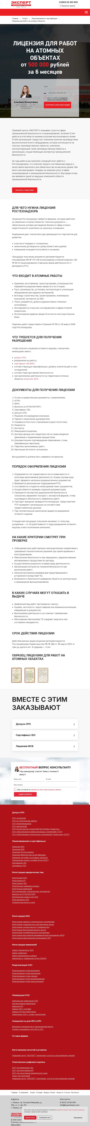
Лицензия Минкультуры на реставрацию (29, 855)
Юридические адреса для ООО (25, 897)
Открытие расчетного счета (23, 902)
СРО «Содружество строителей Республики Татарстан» (35, 829)
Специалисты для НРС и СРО (26, 1021)
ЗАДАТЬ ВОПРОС (25, 794)
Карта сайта (15, 1125)
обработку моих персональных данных (46, 790)
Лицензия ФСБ (18, 849)
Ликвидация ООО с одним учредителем (29, 1014)
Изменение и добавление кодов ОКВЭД (29, 958)
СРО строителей (19, 818)
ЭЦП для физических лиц (22, 1068)
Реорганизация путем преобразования (28, 979)
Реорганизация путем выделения (26, 970)
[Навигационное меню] (86, 12)
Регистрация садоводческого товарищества (30, 927)
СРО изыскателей (19, 826)
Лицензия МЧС (18, 847)
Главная (15, 18)
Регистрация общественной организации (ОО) (31, 938)
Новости (59, 1092)
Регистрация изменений (22, 889)
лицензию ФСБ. (31, 379)
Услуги (24, 18)
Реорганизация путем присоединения (28, 981)
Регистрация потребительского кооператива (31, 932)
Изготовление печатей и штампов (29, 1050)
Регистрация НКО (19, 883)
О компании (23, 1092)
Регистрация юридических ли (27, 872)
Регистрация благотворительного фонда (29, 930)
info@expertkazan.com (69, 1105)
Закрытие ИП (17, 1006)
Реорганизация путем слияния (24, 976)
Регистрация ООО (19, 878)
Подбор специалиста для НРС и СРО (27, 1029)
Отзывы (39, 1092)
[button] (68, 6)
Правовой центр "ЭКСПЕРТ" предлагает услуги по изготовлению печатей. (43, 1055)
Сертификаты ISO (19, 863)
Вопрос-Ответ (49, 1092)
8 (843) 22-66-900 (68, 2)
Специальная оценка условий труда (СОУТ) (30, 860)
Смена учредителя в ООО (23, 950)
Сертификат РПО (19, 866)
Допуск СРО (18, 812)
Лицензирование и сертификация (44, 18)
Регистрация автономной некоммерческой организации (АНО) (38, 935)
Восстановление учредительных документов (31, 891)
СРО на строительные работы (24, 821)
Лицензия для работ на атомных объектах (30, 858)
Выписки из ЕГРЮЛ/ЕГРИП (23, 894)
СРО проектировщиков (21, 824)
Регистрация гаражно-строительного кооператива (33, 922)
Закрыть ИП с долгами (21, 1009)
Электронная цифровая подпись (25, 886)
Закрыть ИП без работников (24, 1012)
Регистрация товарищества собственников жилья (33, 924)
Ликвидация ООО (21, 995)
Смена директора (19, 953)
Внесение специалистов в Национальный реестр (32, 1026)
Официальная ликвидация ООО (25, 1001)
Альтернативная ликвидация (24, 1003)
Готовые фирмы (20, 1036)
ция (44, 841)
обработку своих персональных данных (57, 99)
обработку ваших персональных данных (70, 1110)
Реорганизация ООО (20, 900)
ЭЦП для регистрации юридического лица (29, 1073)
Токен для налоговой (21, 1076)
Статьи (67, 1092)
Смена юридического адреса (24, 956)
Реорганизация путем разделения (26, 973)
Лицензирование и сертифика (27, 841)
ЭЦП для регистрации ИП (22, 1070)
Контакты (75, 1092)
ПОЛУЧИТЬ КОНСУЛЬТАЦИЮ (58, 105)
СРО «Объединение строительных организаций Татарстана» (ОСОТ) (41, 834)
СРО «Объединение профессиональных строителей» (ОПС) (37, 832)
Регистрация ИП (19, 881)
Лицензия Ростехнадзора (23, 852)
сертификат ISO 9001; (24, 363)
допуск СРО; (20, 357)
